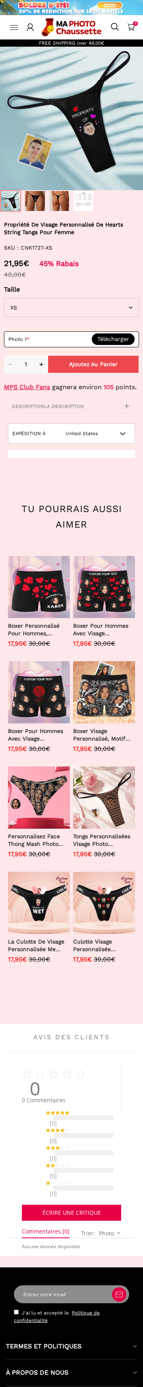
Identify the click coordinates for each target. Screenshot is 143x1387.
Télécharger (113, 339)
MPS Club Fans (27, 387)
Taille (12, 289)
